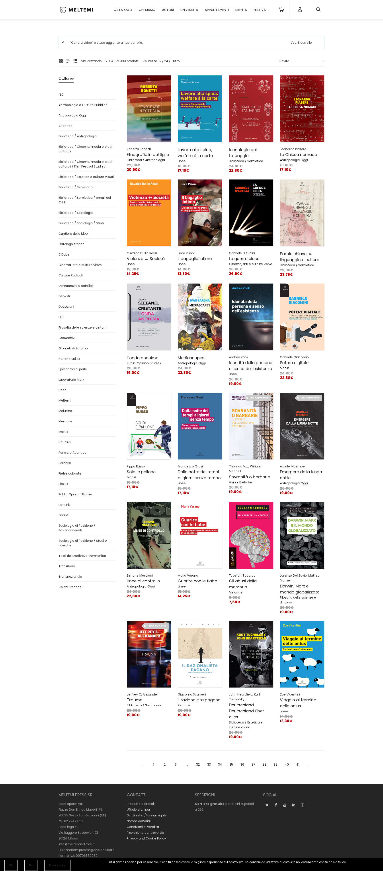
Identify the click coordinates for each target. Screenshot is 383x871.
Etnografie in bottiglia (148, 154)
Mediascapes (191, 358)
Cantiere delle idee (73, 233)
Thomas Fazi (238, 466)
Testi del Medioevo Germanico (82, 556)
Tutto (175, 61)
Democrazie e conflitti (76, 286)
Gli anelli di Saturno (73, 348)
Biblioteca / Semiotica (246, 161)
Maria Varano (188, 575)
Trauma (135, 700)
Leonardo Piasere (293, 149)
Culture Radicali (71, 275)
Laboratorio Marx (71, 379)
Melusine (235, 592)
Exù (61, 317)
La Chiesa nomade (298, 154)
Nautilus (65, 442)
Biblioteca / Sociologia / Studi (81, 223)
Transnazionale (70, 576)
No (31, 865)
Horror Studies (69, 359)
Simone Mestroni (140, 575)
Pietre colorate (70, 473)
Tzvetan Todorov (242, 575)
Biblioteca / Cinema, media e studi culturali (85, 149)
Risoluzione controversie (145, 832)
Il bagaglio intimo (195, 258)
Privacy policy (57, 865)
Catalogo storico (71, 244)
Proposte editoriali (140, 804)
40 (287, 764)
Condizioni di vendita (143, 827)
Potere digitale (294, 362)
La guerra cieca (244, 258)
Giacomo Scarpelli (192, 694)
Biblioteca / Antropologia (146, 160)
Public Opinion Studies (144, 363)
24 (166, 61)
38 (264, 764)
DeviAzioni (66, 306)
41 (297, 764)
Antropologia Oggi (294, 160)
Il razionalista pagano (199, 700)
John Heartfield (240, 694)
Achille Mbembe (292, 466)
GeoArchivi (67, 338)
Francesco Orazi (190, 466)
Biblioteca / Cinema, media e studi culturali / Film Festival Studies (85, 164)
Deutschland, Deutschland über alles (246, 711)
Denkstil (64, 296)
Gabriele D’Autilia (242, 253)
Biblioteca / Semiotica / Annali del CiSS (85, 200)
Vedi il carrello (301, 42)
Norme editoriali (139, 821)
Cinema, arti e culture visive (250, 264)
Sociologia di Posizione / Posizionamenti (77, 527)
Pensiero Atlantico (72, 452)
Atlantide (65, 126)
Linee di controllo (143, 581)
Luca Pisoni (186, 253)
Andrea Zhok (238, 357)
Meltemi (65, 400)
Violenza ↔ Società (146, 258)
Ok (11, 865)
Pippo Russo (136, 466)
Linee (182, 161)
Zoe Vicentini (290, 694)
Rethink (64, 504)
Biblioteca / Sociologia (144, 705)
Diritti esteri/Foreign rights (147, 815)
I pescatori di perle (73, 369)
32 (198, 764)
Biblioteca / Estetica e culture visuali (86, 177)
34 (220, 764)
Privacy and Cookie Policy (146, 838)
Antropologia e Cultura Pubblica (83, 105)
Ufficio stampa (138, 809)
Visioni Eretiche (240, 482)
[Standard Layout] (61, 61)
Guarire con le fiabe (197, 581)
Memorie (65, 421)
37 (253, 764)
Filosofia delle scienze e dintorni (83, 327)
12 (160, 61)
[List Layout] (68, 61)
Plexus (63, 484)
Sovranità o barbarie (249, 477)
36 (242, 764)
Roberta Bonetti (139, 149)
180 (61, 94)
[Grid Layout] (75, 61)
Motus (284, 368)
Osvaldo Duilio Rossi (142, 253)
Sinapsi (64, 515)
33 (209, 764)
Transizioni (67, 566)
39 (275, 764)
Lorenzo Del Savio (293, 575)
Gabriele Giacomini (294, 357)
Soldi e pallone (141, 472)
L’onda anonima (142, 358)
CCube (64, 254)
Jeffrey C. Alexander (142, 694)
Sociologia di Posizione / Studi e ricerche (83, 543)
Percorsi (184, 705)
